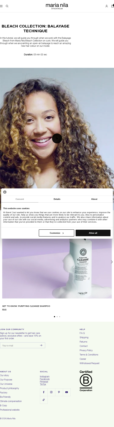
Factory (3, 393)
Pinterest (44, 382)
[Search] (7, 6)
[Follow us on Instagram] (51, 392)
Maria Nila (11, 419)
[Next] (112, 262)
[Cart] (112, 6)
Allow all (93, 233)
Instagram (44, 377)
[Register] (41, 345)
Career (83, 359)
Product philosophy (9, 389)
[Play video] (57, 139)
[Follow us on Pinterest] (59, 392)
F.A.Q (82, 333)
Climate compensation (11, 401)
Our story (4, 376)
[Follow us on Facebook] (44, 392)
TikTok (43, 385)
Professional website (9, 410)
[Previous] (2, 262)
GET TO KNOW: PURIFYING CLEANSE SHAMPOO (26, 306)
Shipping (84, 338)
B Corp (3, 406)
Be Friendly (5, 397)
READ (4, 309)
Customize (55, 233)
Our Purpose (6, 380)
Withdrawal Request (89, 364)
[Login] (106, 6)
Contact (84, 346)
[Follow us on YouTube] (66, 392)
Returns (83, 342)
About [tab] (94, 199)
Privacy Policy (86, 351)
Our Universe (6, 384)
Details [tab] (57, 199)
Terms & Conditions (89, 355)
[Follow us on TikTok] (44, 400)
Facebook (45, 379)
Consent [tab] (20, 199)
